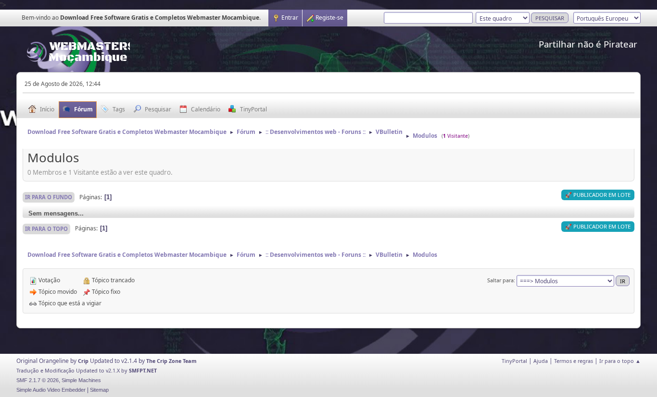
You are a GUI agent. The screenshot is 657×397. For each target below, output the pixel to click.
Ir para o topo (46, 228)
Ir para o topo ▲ (620, 360)
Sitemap (99, 390)
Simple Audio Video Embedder (51, 390)
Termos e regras (573, 360)
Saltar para (500, 280)
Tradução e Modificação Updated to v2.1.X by (72, 370)
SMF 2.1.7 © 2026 (37, 380)
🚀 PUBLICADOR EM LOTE (598, 194)
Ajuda (540, 360)
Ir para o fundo (48, 197)
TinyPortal (514, 360)
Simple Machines (81, 380)
